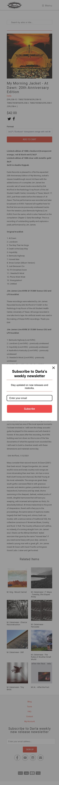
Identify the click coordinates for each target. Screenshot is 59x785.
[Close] (53, 367)
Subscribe (29, 408)
